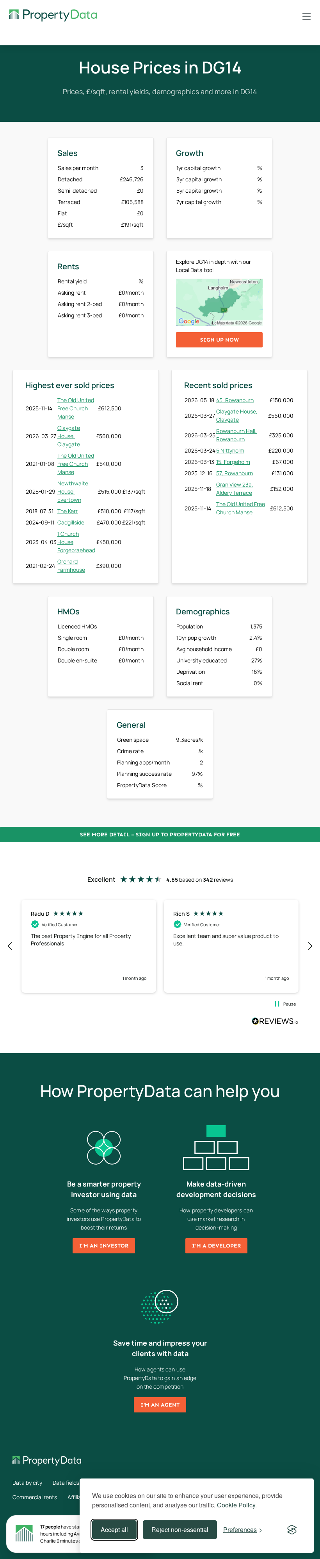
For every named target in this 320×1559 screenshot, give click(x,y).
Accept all (114, 1529)
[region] (160, 946)
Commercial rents (34, 1497)
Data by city (27, 1482)
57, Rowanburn (234, 473)
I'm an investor (103, 1245)
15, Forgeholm (233, 461)
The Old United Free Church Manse (75, 408)
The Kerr (67, 511)
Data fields (66, 1482)
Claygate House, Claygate (68, 436)
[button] (10, 946)
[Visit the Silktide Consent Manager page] (292, 1529)
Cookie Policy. (237, 1504)
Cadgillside (70, 522)
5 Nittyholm (230, 450)
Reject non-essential (179, 1529)
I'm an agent (160, 1404)
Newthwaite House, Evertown (72, 491)
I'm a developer (216, 1245)
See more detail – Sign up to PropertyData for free (160, 834)
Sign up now (219, 340)
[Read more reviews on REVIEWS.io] (275, 1022)
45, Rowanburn (235, 400)
